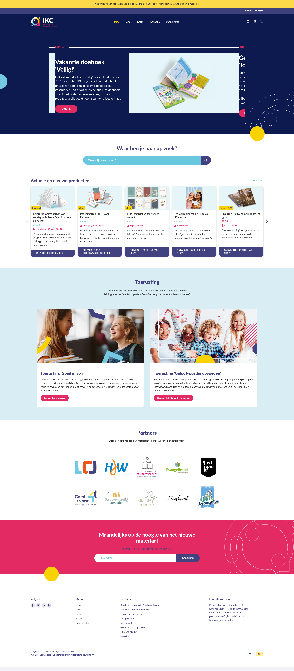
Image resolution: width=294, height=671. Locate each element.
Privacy (66, 655)
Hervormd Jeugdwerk (131, 614)
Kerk (128, 21)
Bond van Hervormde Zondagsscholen (139, 605)
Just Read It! (126, 623)
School (154, 21)
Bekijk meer (257, 180)
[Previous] (27, 221)
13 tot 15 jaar (182, 226)
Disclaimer (57, 655)
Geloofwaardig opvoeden (133, 627)
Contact (247, 11)
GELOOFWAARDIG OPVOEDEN (96, 253)
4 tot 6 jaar (39, 229)
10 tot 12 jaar (60, 229)
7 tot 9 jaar (49, 229)
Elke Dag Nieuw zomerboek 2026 (241, 213)
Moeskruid (125, 636)
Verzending (76, 655)
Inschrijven (188, 558)
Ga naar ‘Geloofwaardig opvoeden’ (173, 398)
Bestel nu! (66, 113)
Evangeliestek (127, 618)
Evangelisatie (172, 21)
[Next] (266, 221)
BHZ (56, 253)
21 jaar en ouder (136, 226)
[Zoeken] (206, 160)
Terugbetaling (88, 655)
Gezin (140, 21)
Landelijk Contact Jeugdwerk (134, 609)
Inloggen (259, 11)
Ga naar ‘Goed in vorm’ (54, 398)
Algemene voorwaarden (41, 655)
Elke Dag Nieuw (128, 631)
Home (116, 21)
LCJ (61, 253)
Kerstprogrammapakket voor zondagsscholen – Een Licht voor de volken (52, 217)
